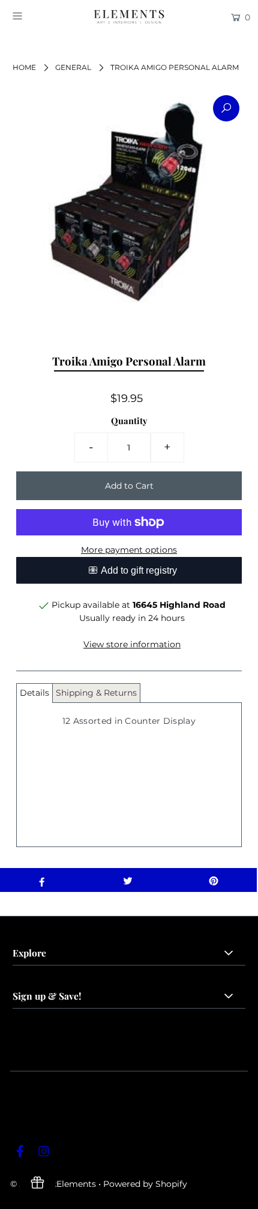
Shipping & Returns (96, 693)
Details (34, 693)
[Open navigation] (34, 16)
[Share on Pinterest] (214, 880)
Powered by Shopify (145, 1184)
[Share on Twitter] (127, 880)
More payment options (129, 550)
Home (24, 67)
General (73, 67)
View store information (132, 644)
